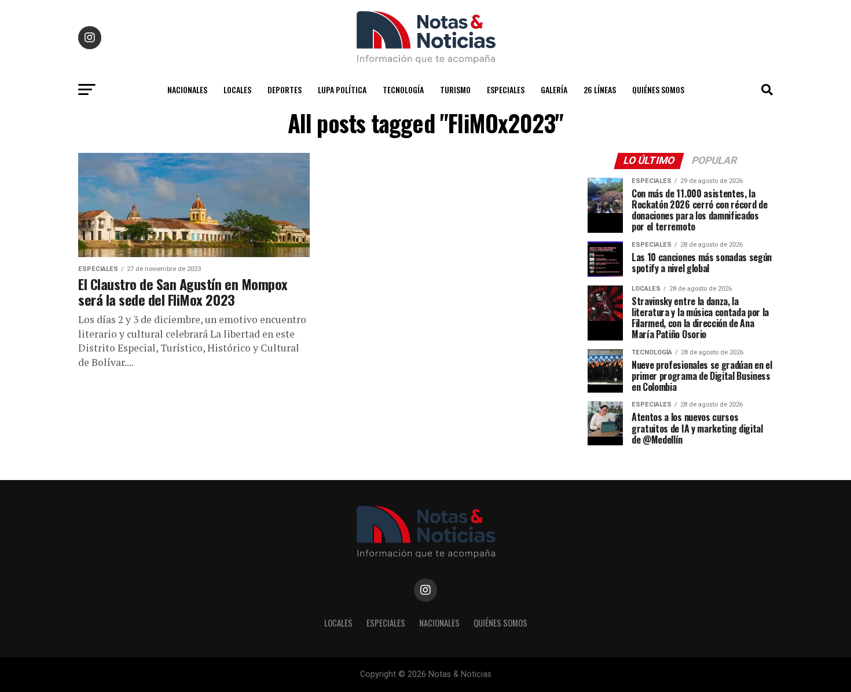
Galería (554, 89)
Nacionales (187, 89)
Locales (237, 89)
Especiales (505, 89)
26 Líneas (600, 89)
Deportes (284, 89)
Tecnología (403, 89)
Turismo (455, 89)
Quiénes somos (658, 89)
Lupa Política (342, 89)
